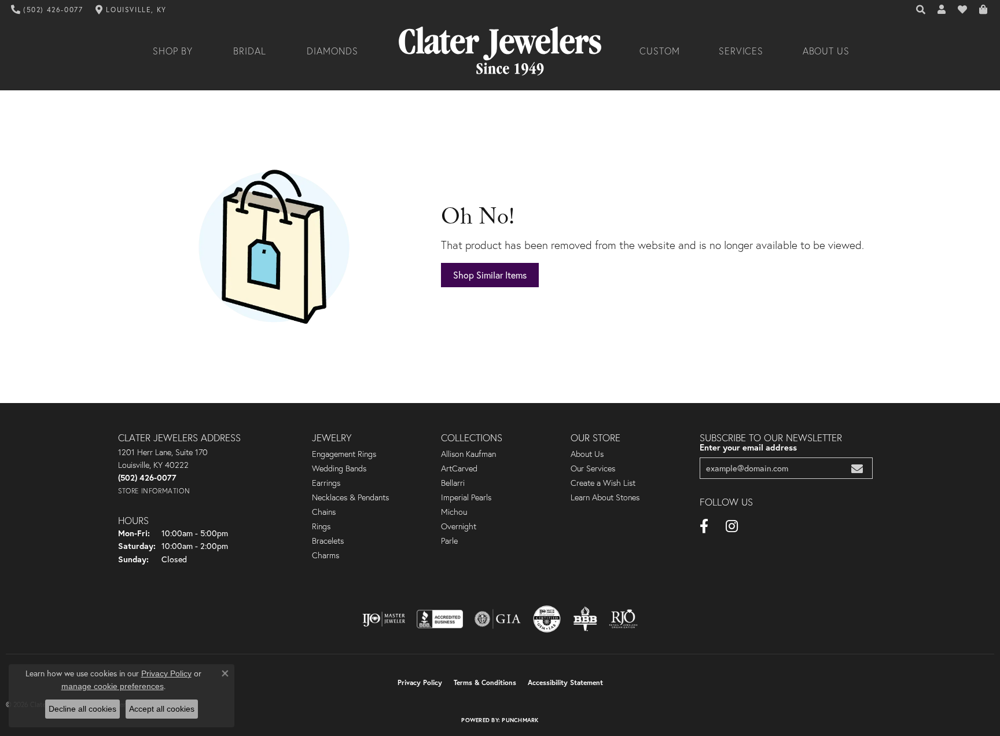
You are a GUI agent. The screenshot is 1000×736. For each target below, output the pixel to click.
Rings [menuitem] (321, 526)
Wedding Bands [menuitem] (339, 468)
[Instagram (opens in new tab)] (732, 526)
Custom (659, 51)
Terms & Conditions (485, 682)
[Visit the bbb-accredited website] (440, 619)
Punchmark (520, 720)
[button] (921, 10)
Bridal (249, 51)
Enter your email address (748, 447)
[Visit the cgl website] (546, 619)
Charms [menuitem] (325, 555)
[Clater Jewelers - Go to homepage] (500, 51)
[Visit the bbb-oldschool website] (585, 619)
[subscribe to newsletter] (857, 468)
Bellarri (453, 483)
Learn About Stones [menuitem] (605, 497)
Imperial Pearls (466, 497)
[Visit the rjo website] (623, 619)
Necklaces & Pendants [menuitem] (350, 497)
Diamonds (332, 51)
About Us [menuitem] (587, 454)
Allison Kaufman (468, 454)
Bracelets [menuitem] (328, 541)
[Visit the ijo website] (384, 619)
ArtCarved (459, 468)
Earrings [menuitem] (326, 483)
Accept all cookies (161, 708)
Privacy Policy (420, 682)
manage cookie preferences (112, 686)
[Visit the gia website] (498, 619)
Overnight (458, 526)
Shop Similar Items (490, 275)
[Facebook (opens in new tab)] (704, 526)
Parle (449, 541)
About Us (826, 51)
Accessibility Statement (565, 682)
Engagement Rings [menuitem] (344, 454)
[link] (47, 10)
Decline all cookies (82, 708)
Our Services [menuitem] (593, 468)
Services (741, 51)
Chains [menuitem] (324, 512)
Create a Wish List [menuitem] (603, 483)
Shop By (173, 51)
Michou (454, 512)
